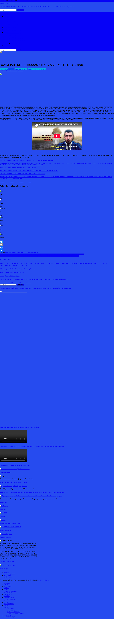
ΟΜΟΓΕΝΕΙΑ (11, 21)
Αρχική (6, 13)
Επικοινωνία (7, 615)
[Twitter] (57, 242)
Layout (6, 607)
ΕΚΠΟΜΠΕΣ (4, 69)
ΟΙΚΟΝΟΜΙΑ (8, 29)
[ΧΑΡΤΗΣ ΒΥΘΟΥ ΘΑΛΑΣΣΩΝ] (10, 527)
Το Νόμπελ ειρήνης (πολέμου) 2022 (12, 272)
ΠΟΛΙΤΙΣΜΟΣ (11, 37)
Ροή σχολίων (7, 575)
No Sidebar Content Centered (15, 613)
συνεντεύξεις (34, 252)
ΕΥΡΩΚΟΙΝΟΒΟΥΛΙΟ (14, 24)
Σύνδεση (6, 572)
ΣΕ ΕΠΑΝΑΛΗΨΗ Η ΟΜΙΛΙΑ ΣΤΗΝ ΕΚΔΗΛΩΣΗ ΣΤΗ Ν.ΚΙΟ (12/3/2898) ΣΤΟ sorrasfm (34, 279)
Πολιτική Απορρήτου (10, 616)
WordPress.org (8, 577)
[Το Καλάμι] (4, 506)
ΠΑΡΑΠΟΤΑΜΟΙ (16, 43)
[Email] (57, 244)
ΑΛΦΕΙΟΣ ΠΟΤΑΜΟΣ (7, 4)
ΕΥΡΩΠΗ (10, 23)
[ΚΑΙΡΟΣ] (3, 513)
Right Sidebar (11, 610)
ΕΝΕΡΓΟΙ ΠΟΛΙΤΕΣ (21, 69)
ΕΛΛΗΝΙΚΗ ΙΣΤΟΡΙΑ (14, 35)
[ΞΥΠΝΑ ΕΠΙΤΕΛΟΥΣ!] (7, 565)
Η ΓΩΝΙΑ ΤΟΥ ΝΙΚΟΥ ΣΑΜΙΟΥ (17, 40)
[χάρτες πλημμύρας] (6, 534)
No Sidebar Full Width (13, 612)
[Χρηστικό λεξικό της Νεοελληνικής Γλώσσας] (13, 486)
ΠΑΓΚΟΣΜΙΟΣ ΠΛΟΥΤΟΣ (15, 31)
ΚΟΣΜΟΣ (7, 16)
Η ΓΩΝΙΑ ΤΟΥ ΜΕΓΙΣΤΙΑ (15, 39)
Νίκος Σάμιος (16, 276)
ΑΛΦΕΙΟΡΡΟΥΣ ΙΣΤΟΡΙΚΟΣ (12, 34)
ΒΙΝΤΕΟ (6, 32)
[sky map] (3, 520)
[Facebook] (57, 247)
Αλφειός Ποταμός (18, 71)
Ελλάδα (13, 252)
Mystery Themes (44, 580)
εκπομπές (8, 252)
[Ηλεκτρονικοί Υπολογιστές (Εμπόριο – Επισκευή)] (15, 469)
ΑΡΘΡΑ (6, 605)
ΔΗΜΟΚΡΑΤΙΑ (11, 18)
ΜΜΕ (29, 252)
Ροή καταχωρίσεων (9, 574)
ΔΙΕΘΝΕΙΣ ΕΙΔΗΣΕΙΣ (10, 27)
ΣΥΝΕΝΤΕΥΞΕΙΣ (40, 69)
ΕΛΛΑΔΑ (7, 26)
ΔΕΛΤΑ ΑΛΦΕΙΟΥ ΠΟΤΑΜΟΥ (16, 42)
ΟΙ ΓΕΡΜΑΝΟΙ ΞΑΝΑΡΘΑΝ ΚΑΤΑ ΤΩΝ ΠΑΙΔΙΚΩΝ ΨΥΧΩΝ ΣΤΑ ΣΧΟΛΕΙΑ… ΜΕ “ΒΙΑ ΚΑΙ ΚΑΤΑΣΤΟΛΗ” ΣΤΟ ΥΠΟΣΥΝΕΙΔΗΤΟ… (42, 254)
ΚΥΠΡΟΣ (10, 19)
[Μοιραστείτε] (57, 250)
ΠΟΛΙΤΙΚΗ (7, 14)
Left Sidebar (10, 608)
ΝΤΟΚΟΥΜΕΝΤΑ (9, 599)
